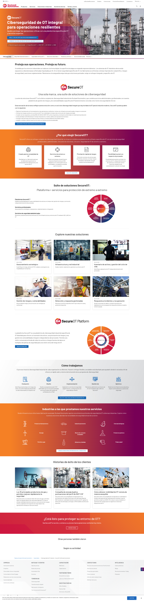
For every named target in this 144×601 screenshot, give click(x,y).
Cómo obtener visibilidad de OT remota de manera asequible (108, 468)
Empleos (6, 568)
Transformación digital (37, 584)
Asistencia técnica (59, 6)
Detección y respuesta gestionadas (63, 277)
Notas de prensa (35, 568)
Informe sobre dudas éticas (94, 577)
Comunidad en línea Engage (11, 574)
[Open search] (137, 6)
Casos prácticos (119, 565)
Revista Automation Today (122, 571)
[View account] (140, 6)
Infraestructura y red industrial (62, 240)
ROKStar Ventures (92, 580)
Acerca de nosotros (9, 565)
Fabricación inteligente (37, 587)
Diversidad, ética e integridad (11, 571)
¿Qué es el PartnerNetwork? (66, 578)
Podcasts (117, 574)
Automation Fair (35, 571)
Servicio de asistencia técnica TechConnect (98, 565)
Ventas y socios (72, 6)
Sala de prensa (35, 565)
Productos (24, 6)
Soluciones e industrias (45, 6)
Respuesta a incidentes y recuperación (103, 277)
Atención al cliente (92, 568)
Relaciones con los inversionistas (12, 577)
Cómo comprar (91, 574)
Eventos (33, 574)
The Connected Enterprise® (38, 590)
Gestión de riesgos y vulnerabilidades (25, 277)
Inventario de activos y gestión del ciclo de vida (105, 240)
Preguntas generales (92, 571)
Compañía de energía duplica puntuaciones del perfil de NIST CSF (71, 468)
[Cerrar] (141, 598)
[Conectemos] (142, 569)
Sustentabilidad (8, 580)
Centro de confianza (9, 582)
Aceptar (132, 598)
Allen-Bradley (62, 586)
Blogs (116, 568)
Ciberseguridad (35, 581)
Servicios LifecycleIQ (64, 591)
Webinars (61, 565)
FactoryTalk (62, 589)
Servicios (32, 6)
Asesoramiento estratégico (22, 240)
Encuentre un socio (64, 576)
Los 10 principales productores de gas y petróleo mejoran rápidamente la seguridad (30, 469)
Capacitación (62, 568)
